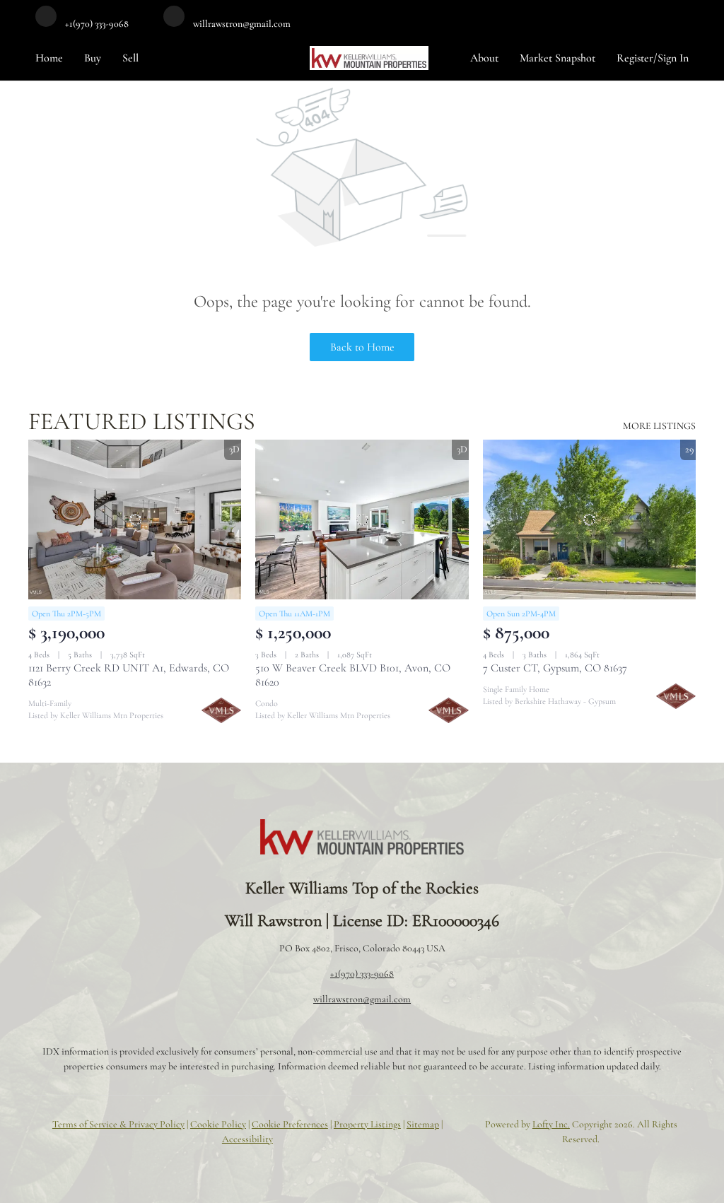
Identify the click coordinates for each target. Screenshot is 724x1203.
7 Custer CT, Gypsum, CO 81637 (555, 668)
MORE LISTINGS (659, 426)
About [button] (484, 58)
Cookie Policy (218, 1124)
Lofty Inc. (551, 1124)
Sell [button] (130, 58)
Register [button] (635, 58)
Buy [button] (92, 58)
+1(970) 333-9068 (362, 974)
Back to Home (362, 347)
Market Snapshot (557, 58)
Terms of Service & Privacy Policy (118, 1124)
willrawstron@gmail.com (362, 999)
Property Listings (367, 1124)
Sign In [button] (673, 58)
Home (49, 58)
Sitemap (423, 1124)
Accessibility (247, 1139)
